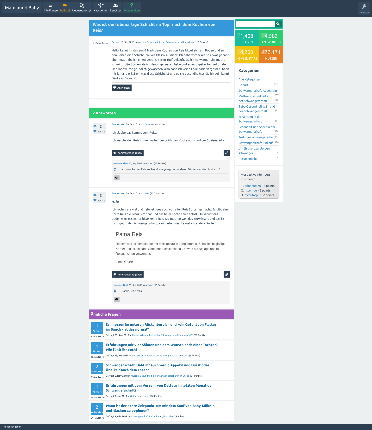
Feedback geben (12, 427)
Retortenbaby (248, 158)
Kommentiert (121, 163)
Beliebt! (65, 10)
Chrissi (186, 375)
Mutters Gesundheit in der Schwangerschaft (160, 42)
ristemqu (251, 190)
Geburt (134, 396)
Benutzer (115, 10)
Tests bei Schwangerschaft (257, 137)
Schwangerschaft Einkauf (143, 416)
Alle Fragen (51, 10)
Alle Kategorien (249, 79)
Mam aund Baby (22, 7)
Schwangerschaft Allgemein (258, 90)
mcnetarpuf (253, 195)
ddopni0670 (253, 185)
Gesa (186, 355)
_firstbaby (167, 416)
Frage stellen (132, 10)
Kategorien (101, 10)
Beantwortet (119, 124)
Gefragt (116, 42)
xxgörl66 (188, 335)
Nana (145, 396)
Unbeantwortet (81, 10)
